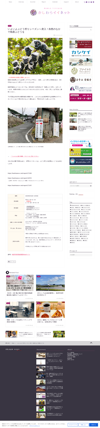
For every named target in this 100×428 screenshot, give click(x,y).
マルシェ (84, 226)
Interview (21, 2)
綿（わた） (85, 238)
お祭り (78, 207)
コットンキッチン (75, 217)
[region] (50, 424)
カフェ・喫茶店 (83, 215)
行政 (85, 240)
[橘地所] (81, 62)
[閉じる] (98, 422)
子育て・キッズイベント (84, 232)
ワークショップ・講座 (76, 230)
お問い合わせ (70, 359)
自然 (79, 240)
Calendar (55, 2)
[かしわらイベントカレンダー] (81, 161)
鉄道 (72, 242)
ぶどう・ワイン (12, 261)
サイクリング (74, 219)
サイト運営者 (70, 352)
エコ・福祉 (74, 215)
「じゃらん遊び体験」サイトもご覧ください (25, 156)
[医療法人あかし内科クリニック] (81, 88)
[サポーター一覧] (81, 97)
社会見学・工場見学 (75, 238)
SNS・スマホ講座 (86, 205)
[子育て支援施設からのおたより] (81, 170)
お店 (72, 207)
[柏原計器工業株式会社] (81, 53)
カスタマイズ (72, 424)
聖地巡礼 (73, 240)
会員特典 (69, 358)
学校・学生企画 (74, 234)
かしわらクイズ (86, 207)
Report (44, 2)
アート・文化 (74, 211)
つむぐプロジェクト (75, 209)
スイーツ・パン (83, 219)
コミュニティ (84, 217)
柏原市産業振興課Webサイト (21, 254)
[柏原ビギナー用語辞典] (81, 152)
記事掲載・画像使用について (74, 354)
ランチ (73, 228)
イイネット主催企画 (75, 213)
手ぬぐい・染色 (74, 236)
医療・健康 (73, 232)
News (10, 2)
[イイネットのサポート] (81, 143)
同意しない (83, 424)
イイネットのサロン (84, 211)
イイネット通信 (86, 213)
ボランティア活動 (75, 226)
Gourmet (32, 2)
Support (66, 2)
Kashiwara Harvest (75, 205)
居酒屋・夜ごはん (85, 234)
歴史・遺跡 (84, 236)
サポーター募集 (71, 356)
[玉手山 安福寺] (81, 80)
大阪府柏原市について (73, 355)
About (77, 2)
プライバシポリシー (34, 425)
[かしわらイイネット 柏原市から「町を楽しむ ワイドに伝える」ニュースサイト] (50, 18)
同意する (93, 424)
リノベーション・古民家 (83, 228)
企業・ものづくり (87, 230)
